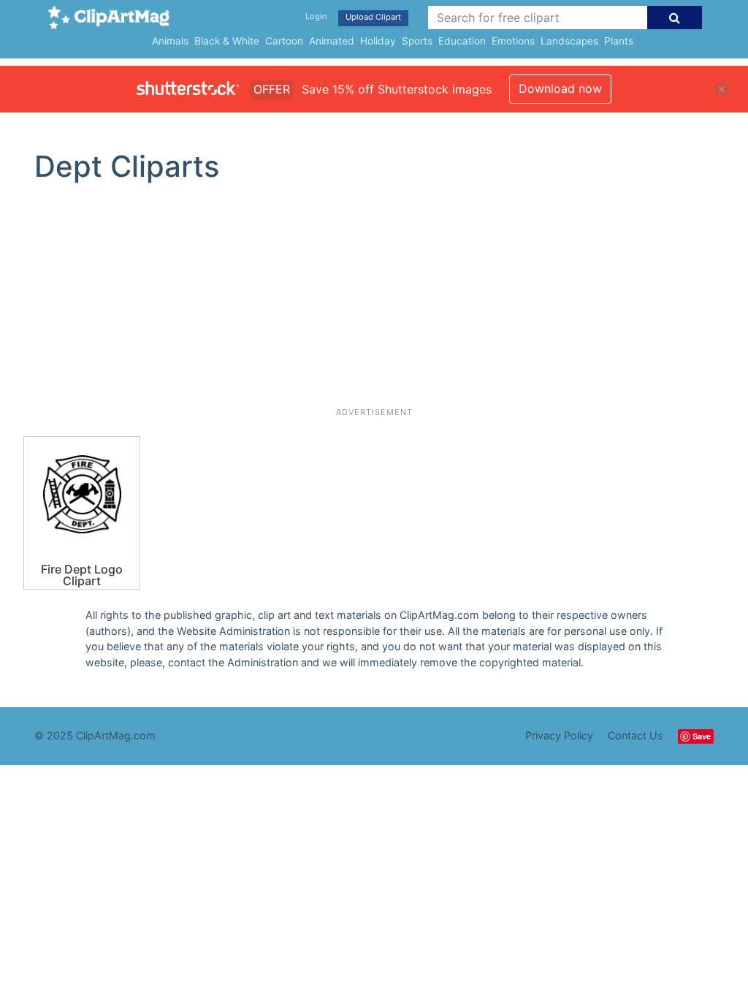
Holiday (378, 41)
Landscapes (569, 41)
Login (316, 16)
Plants (618, 41)
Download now (560, 88)
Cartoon (284, 41)
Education (462, 41)
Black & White (226, 41)
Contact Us (635, 735)
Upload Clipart (373, 17)
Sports (417, 41)
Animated (331, 41)
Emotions (513, 41)
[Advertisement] (374, 301)
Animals (170, 41)
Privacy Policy (559, 735)
